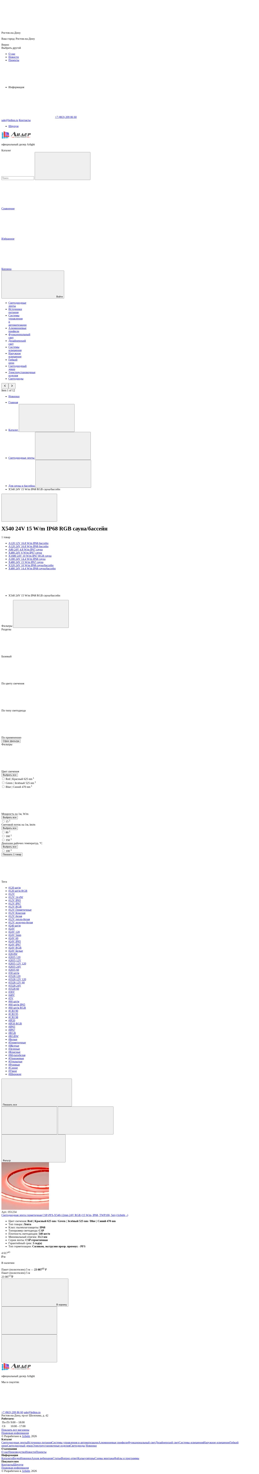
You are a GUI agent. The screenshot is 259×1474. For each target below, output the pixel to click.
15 (8, 821)
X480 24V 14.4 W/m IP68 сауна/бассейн (32, 568)
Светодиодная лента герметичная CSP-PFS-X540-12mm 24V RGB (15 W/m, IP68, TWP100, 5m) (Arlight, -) (64, 1215)
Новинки (14, 396)
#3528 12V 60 (16, 982)
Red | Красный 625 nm (20, 778)
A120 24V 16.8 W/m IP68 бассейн (28, 546)
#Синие (13, 1067)
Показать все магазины (15, 1429)
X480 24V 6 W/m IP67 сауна (25, 552)
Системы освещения (14, 349)
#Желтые (13, 1045)
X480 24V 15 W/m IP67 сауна (25, 562)
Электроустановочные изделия (51, 1445)
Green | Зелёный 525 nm (21, 783)
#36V (11, 991)
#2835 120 (14, 957)
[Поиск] (62, 166)
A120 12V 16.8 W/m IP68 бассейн (28, 543)
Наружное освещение (14, 355)
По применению (11, 737)
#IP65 (11, 1026)
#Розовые (14, 1064)
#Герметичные (17, 1042)
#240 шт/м (14, 925)
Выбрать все (9, 775)
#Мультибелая (16, 1055)
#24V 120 (14, 931)
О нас (11, 53)
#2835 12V (14, 960)
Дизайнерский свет (167, 1442)
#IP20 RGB (15, 1023)
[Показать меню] (47, 418)
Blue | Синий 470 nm (19, 786)
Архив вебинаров (42, 1458)
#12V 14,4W (15, 897)
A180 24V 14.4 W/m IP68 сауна (26, 558)
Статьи (57, 1458)
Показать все (10, 1104)
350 (9, 840)
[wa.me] (27, 1409)
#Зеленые (14, 1048)
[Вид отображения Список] (85, 1120)
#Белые (12, 1039)
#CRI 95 (13, 1014)
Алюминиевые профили (17, 330)
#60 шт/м (13, 1001)
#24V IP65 (14, 941)
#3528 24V (14, 985)
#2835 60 (13, 969)
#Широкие (14, 1074)
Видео (16, 1458)
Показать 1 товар (12, 854)
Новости (13, 56)
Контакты (25, 120)
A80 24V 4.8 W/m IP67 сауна (25, 549)
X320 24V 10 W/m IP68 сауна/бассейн (31, 565)
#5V (10, 998)
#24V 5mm (14, 935)
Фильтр (7, 1160)
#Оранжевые (16, 1058)
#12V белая (15, 916)
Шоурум (13, 126)
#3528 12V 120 (17, 979)
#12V (11, 893)
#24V (11, 928)
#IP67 (11, 1029)
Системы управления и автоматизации (75, 1442)
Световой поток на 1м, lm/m (18, 824)
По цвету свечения (13, 683)
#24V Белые (15, 950)
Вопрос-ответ (69, 1458)
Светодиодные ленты (14, 1442)
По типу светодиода (13, 710)
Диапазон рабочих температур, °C (21, 843)
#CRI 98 (13, 1017)
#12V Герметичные (20, 909)
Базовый (6, 656)
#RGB (12, 1033)
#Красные (14, 1051)
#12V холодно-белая (20, 922)
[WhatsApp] (27, 117)
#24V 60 (13, 938)
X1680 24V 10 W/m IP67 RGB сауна (29, 555)
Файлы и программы (126, 1458)
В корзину (61, 1304)
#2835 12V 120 (17, 963)
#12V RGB (14, 906)
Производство (16, 1451)
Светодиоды (15, 378)
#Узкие (12, 1070)
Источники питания (15, 311)
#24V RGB (14, 947)
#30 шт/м (13, 972)
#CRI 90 (13, 1010)
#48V (11, 995)
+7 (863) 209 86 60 (12, 1412)
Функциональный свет (142, 1442)
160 (9, 836)
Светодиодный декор (20, 1445)
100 (9, 850)
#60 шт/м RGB (17, 1007)
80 (8, 832)
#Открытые (15, 1061)
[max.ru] (80, 1409)
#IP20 (11, 1020)
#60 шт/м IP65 (16, 1004)
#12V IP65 (14, 900)
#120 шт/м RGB (17, 890)
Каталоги (7, 1458)
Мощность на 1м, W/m (15, 813)
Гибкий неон (12, 361)
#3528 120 (14, 976)
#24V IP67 (14, 944)
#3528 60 (13, 988)
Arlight (26, 1436)
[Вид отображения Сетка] (29, 1120)
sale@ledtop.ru (32, 1412)
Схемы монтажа (104, 1458)
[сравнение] (29, 1320)
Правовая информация (15, 1433)
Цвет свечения (10, 771)
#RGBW (13, 1036)
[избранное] (29, 1348)
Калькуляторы (86, 1458)
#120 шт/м (14, 887)
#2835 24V (14, 966)
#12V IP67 (14, 903)
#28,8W (12, 954)
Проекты (13, 60)
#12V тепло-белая (19, 919)
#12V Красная (16, 912)
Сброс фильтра (11, 741)
